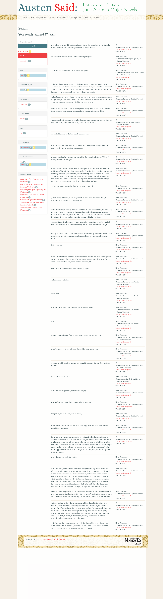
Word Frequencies (38, 17)
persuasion (23, 61)
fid (21, 162)
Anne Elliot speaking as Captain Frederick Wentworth (31, 185)
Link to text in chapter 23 (124, 418)
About (96, 17)
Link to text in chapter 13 (124, 286)
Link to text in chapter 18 (124, 383)
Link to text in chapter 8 (123, 127)
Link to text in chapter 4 (123, 49)
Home (24, 17)
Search (88, 17)
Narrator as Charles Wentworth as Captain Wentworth (32, 203)
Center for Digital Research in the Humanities (51, 539)
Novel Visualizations (58, 17)
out (21, 133)
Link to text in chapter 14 (124, 342)
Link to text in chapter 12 (124, 249)
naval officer (24, 147)
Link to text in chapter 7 (123, 63)
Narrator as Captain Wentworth (31, 199)
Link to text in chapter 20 (124, 395)
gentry (22, 118)
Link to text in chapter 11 (124, 173)
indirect (22, 164)
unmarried (23, 104)
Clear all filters (24, 51)
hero (21, 90)
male (21, 75)
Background (76, 17)
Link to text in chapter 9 (123, 161)
